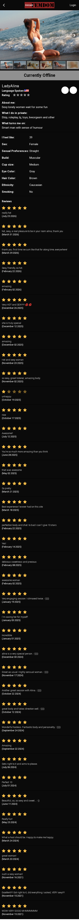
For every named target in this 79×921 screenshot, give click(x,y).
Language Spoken (13, 90)
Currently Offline (39, 75)
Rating (6, 95)
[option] (7, 65)
